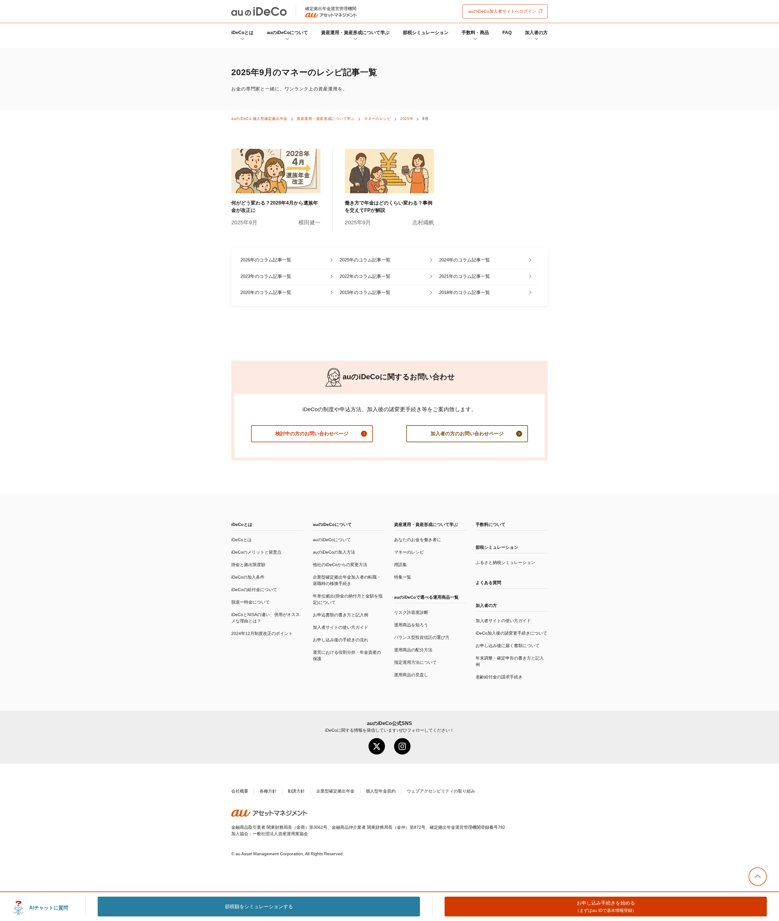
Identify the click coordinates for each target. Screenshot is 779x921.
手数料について (490, 524)
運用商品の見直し (411, 674)
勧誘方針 (296, 791)
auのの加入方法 (334, 552)
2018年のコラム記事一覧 (464, 292)
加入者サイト (502, 11)
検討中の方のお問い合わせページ (311, 433)
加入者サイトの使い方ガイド (340, 627)
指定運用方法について (415, 662)
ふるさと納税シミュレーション (505, 562)
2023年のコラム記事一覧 (265, 276)
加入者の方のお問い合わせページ (467, 433)
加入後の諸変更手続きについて (511, 633)
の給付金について (254, 589)
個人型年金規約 (381, 791)
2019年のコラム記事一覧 (365, 292)
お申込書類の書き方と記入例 (340, 614)
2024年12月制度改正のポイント (262, 633)
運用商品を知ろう (411, 624)
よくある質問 (488, 582)
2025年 (407, 119)
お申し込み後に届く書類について (508, 645)
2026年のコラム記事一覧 (265, 259)
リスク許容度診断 (411, 612)
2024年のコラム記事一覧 (464, 259)
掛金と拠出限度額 (248, 564)
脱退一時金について (250, 602)
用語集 (400, 564)
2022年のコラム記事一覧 (365, 276)
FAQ (507, 32)
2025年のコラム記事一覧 (365, 259)
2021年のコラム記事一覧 (464, 276)
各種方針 (268, 791)
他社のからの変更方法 (340, 564)
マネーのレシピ (377, 119)
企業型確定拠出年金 (335, 791)
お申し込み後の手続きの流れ (340, 639)
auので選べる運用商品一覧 (426, 597)
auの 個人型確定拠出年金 (259, 119)
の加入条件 (247, 577)
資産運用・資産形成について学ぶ (355, 32)
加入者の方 (536, 32)
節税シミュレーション (426, 32)
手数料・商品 (475, 32)
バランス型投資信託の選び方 (421, 637)
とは (242, 32)
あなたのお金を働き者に (417, 539)
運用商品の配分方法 (413, 649)
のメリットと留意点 (256, 552)
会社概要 (239, 791)
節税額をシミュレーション (259, 906)
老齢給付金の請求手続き (499, 676)
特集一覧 (402, 577)
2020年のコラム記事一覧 (265, 292)
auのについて (287, 32)
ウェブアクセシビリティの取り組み (441, 791)
